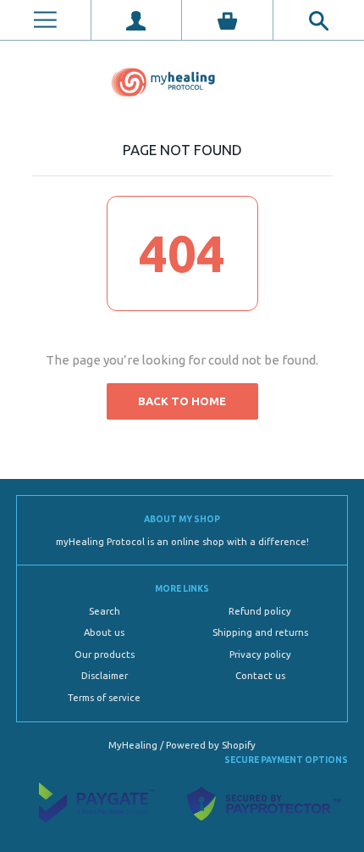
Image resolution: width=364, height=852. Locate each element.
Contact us (260, 676)
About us (104, 632)
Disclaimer (104, 676)
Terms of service (104, 698)
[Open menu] (45, 20)
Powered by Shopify (211, 745)
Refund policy (260, 611)
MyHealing (134, 745)
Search (104, 611)
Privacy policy (260, 654)
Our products (104, 654)
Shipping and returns (260, 632)
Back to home (182, 401)
